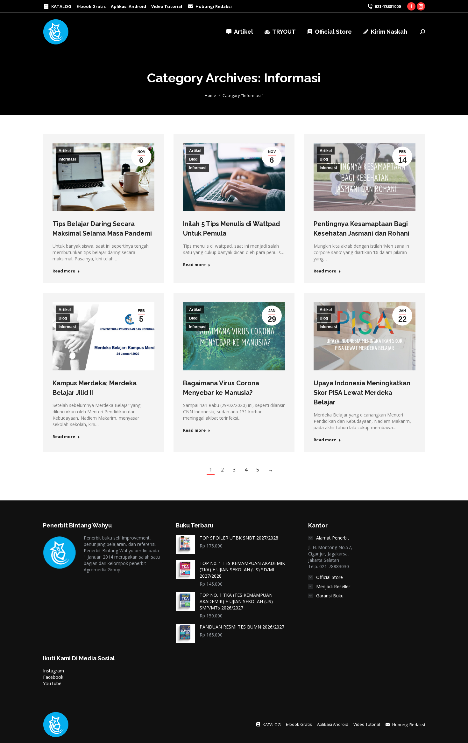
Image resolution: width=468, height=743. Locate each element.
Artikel (65, 150)
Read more (64, 271)
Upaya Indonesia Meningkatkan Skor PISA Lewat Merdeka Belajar (362, 392)
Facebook (53, 677)
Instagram (53, 671)
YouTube (52, 683)
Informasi (67, 159)
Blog (193, 159)
